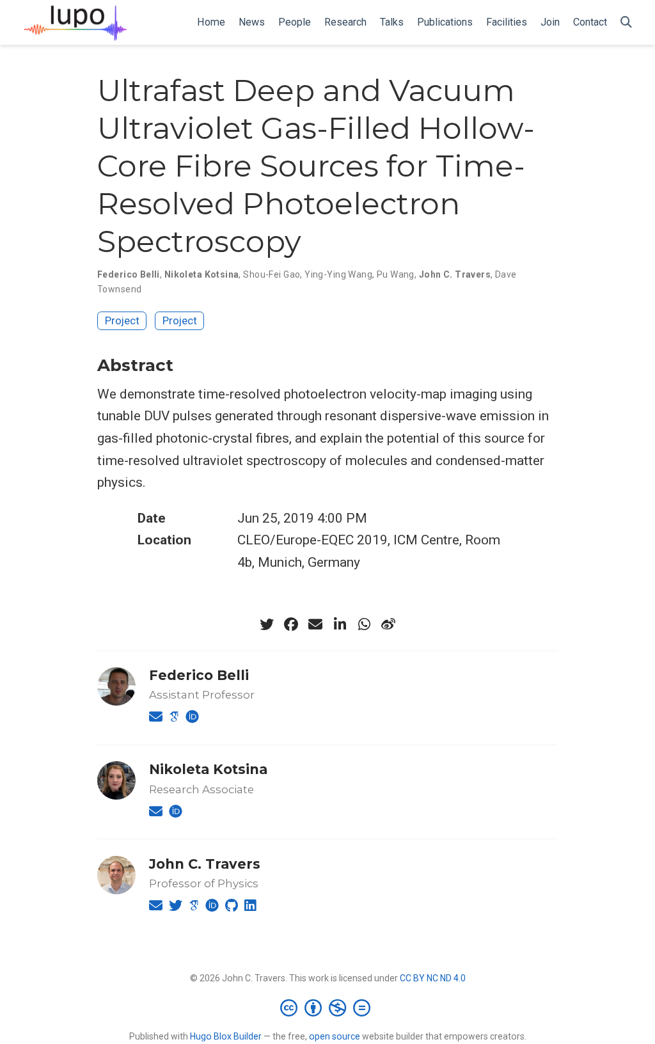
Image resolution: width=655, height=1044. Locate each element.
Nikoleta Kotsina (201, 274)
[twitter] (266, 624)
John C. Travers (455, 274)
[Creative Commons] (327, 1007)
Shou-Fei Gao (271, 274)
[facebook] (291, 624)
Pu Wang (395, 274)
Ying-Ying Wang (338, 274)
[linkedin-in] (339, 624)
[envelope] (315, 624)
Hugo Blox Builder (226, 1036)
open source (334, 1036)
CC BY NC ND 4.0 (433, 978)
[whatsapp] (364, 624)
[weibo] (388, 624)
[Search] (626, 22)
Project (122, 320)
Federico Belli (128, 274)
